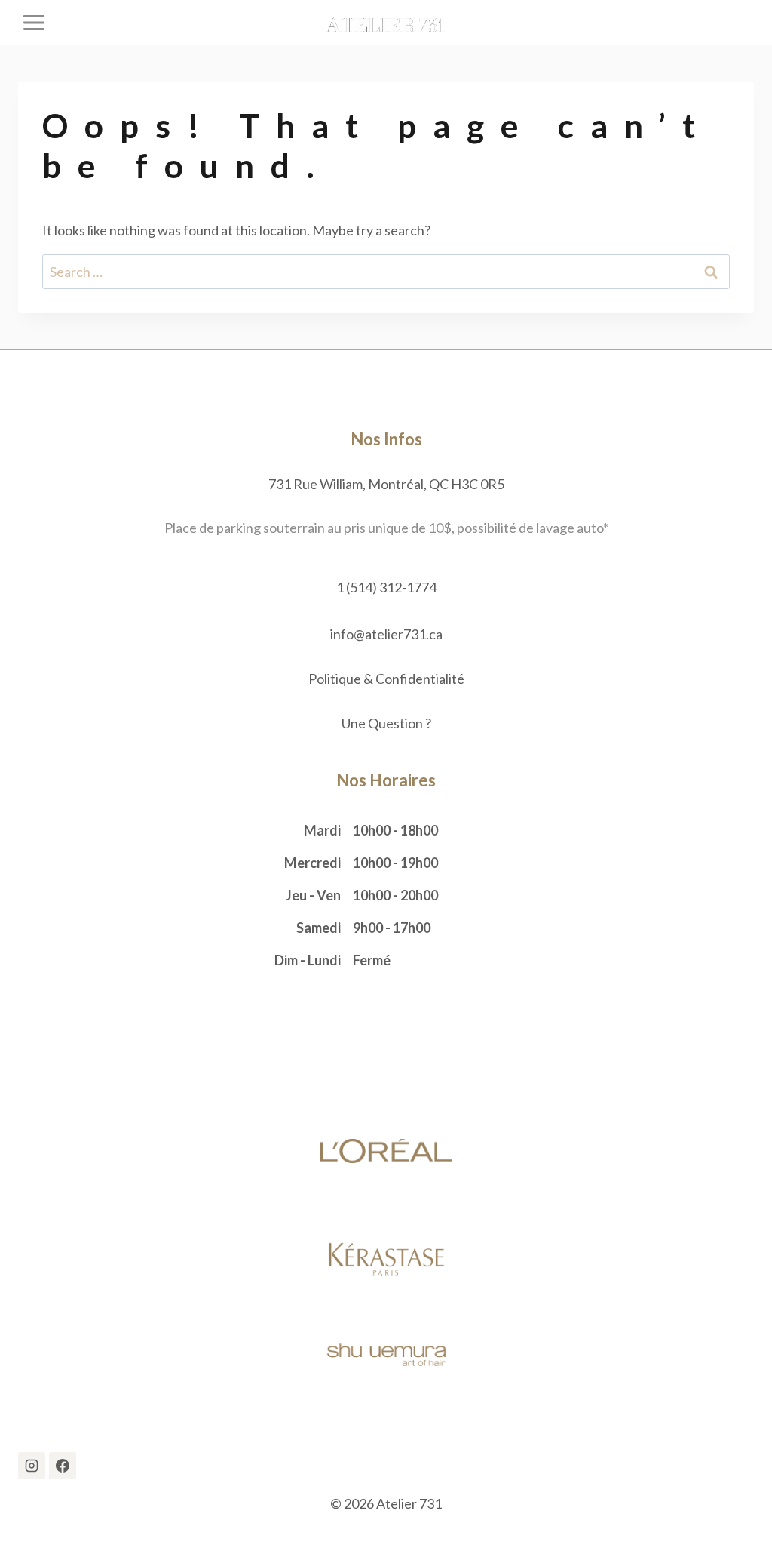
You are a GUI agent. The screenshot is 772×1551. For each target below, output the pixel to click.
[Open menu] (34, 22)
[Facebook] (62, 1465)
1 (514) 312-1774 (386, 587)
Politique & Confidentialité (386, 678)
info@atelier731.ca (386, 634)
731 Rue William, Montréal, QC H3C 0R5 (386, 483)
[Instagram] (31, 1465)
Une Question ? (386, 723)
